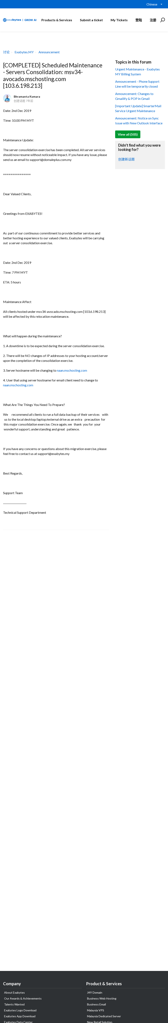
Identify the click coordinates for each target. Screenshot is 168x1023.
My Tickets (119, 20)
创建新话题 (126, 159)
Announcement (49, 52)
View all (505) (128, 134)
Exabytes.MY (24, 52)
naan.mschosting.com (72, 370)
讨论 (6, 52)
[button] (162, 20)
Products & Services (56, 20)
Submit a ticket (91, 20)
